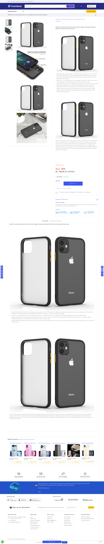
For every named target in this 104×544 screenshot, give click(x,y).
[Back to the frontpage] (95, 14)
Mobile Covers (33, 518)
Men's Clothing (33, 523)
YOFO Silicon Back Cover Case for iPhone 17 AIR (16, 443)
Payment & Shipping (85, 517)
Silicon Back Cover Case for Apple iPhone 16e (59, 443)
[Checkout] (102, 267)
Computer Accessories (35, 525)
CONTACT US (50, 517)
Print (69, 188)
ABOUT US (49, 518)
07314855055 (13, 520)
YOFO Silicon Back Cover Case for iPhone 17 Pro (44, 443)
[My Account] (102, 270)
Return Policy (67, 518)
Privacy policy (67, 517)
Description (45, 221)
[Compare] (102, 275)
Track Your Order (34, 528)
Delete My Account (68, 525)
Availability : (60, 176)
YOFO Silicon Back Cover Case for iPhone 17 (30, 443)
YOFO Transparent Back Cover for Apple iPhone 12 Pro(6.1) (88, 443)
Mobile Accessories (34, 522)
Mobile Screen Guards (35, 520)
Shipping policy (67, 522)
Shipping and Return (56, 221)
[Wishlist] (102, 272)
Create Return (50, 522)
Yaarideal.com (19, 539)
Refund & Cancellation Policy (87, 518)
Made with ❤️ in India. (52, 520)
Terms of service (68, 523)
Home (31, 517)
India (24, 539)
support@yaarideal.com (15, 522)
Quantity (58, 180)
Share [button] (57, 192)
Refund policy (67, 520)
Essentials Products (34, 527)
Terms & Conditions (85, 520)
